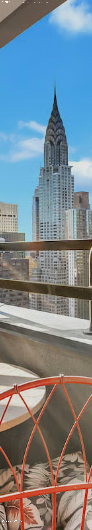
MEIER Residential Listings (26, 2)
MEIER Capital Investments (38, 2)
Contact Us (47, 2)
